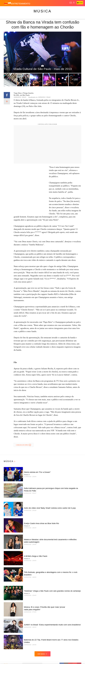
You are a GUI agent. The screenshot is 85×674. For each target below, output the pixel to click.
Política (37, 9)
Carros (46, 9)
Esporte (70, 9)
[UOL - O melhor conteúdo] (7, 3)
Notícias (29, 9)
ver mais (41, 654)
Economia (54, 9)
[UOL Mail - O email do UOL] (70, 2)
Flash (13, 9)
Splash (78, 9)
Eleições (20, 9)
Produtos (5, 9)
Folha (62, 9)
